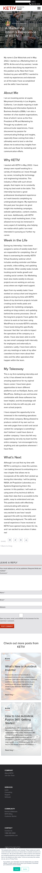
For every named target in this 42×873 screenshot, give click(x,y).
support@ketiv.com (11, 835)
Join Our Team (10, 775)
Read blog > (9, 694)
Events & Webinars (11, 811)
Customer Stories (10, 816)
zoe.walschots (15, 23)
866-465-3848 (35, 4)
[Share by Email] (26, 540)
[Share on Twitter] (15, 540)
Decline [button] (25, 869)
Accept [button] (17, 869)
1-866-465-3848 (10, 833)
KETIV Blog (8, 814)
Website (2, 607)
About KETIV (9, 773)
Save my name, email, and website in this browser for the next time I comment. (19, 619)
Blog (7, 659)
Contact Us (8, 831)
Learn (6, 790)
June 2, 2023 (23, 23)
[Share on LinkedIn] (10, 540)
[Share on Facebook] (20, 540)
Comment (4, 573)
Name (2, 592)
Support (7, 795)
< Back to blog (6, 545)
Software (8, 797)
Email (2, 600)
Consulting (8, 792)
